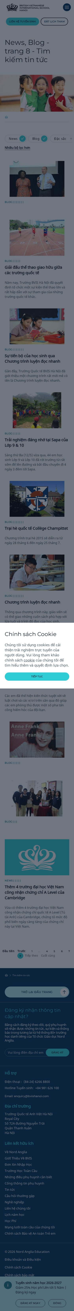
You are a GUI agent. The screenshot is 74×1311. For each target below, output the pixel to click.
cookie (29, 660)
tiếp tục (37, 676)
